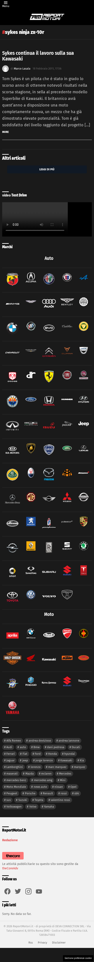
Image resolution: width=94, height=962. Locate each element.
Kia (82, 760)
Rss (30, 942)
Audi (9, 747)
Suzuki (22, 800)
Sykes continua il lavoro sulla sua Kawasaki (38, 56)
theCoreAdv (10, 868)
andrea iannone (69, 740)
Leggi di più (46, 169)
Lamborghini (14, 767)
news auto (40, 786)
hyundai (69, 753)
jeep (25, 760)
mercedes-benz (16, 780)
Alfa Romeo (13, 740)
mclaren (46, 773)
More (5, 132)
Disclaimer (59, 942)
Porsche (30, 793)
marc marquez (57, 767)
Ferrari (10, 753)
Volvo (33, 806)
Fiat (25, 753)
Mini (63, 780)
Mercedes (65, 773)
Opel (73, 786)
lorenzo (36, 767)
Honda (52, 753)
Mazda (29, 773)
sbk (76, 793)
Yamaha (49, 806)
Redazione (10, 840)
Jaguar (10, 760)
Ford (38, 753)
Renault (48, 793)
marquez (79, 767)
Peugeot (11, 793)
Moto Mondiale (16, 786)
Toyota (39, 800)
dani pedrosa (55, 747)
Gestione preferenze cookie (78, 958)
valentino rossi (60, 800)
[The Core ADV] (13, 859)
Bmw (36, 747)
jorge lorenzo (44, 760)
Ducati (76, 747)
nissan (58, 786)
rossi (64, 793)
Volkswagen (14, 806)
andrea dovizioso (40, 740)
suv (8, 800)
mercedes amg (43, 780)
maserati (12, 773)
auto (23, 747)
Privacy (42, 942)
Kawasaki (66, 760)
